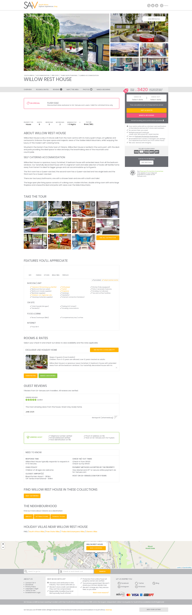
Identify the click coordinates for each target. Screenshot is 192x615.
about (29, 516)
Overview (28, 89)
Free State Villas (53, 531)
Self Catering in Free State (70, 16)
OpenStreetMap (187, 567)
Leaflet (179, 567)
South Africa (29, 75)
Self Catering (32, 496)
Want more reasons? (101, 593)
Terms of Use (30, 590)
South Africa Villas (36, 531)
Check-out (155, 97)
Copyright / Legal (31, 589)
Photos (86, 89)
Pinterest (141, 587)
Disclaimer (29, 585)
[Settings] (156, 5)
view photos (154, 18)
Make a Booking (103, 89)
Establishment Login (33, 592)
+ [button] (3, 544)
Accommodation (42, 75)
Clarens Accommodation (89, 75)
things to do (58, 516)
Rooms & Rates (42, 89)
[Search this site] (149, 5)
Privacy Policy (30, 587)
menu (162, 5)
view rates (31, 376)
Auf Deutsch (147, 162)
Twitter (141, 583)
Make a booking (96, 548)
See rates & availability (104, 350)
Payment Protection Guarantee (146, 136)
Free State (55, 75)
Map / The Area (73, 89)
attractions (42, 516)
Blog (157, 583)
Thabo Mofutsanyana (69, 75)
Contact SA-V (30, 583)
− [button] (3, 547)
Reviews (57, 89)
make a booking (48, 376)
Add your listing (154, 609)
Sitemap (109, 610)
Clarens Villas (91, 531)
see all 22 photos (108, 238)
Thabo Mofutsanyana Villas (72, 531)
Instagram (125, 587)
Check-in (137, 97)
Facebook (125, 583)
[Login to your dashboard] (152, 5)
